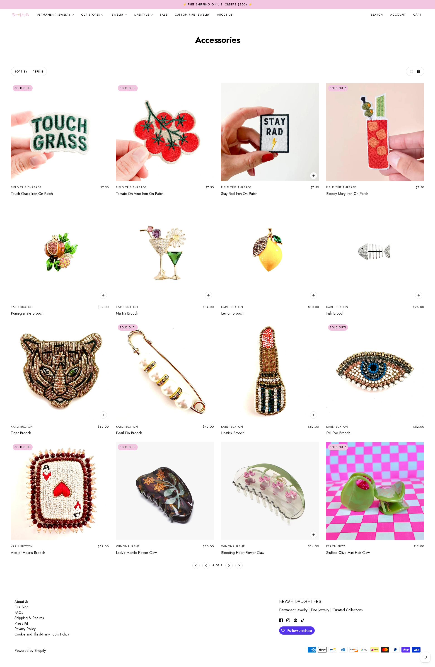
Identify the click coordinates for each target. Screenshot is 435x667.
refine (38, 71)
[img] (281, 620)
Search (377, 14)
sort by (20, 71)
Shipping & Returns (29, 618)
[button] (410, 71)
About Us (21, 601)
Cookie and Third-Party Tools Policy (41, 634)
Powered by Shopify (30, 650)
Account (398, 14)
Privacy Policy (25, 628)
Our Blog (21, 607)
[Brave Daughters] (20, 14)
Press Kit (21, 623)
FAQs (18, 612)
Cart (418, 14)
